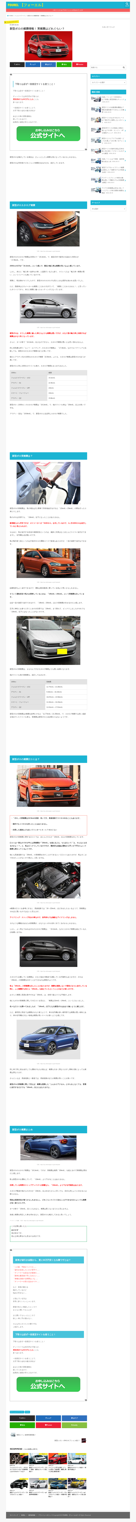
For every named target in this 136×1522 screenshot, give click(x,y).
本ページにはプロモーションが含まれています (68, 10)
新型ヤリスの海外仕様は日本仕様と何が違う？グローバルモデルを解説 (113, 151)
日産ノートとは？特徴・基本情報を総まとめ (113, 160)
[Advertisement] (48, 182)
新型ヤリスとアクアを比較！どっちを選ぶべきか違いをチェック (113, 141)
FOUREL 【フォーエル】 (26, 5)
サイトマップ (14, 1515)
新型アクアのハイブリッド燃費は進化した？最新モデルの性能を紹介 (113, 170)
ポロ (28, 1412)
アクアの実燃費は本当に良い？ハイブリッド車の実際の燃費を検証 (113, 190)
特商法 (23, 1515)
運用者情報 (31, 1515)
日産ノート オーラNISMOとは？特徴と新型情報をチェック (113, 99)
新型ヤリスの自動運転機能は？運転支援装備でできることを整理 (113, 110)
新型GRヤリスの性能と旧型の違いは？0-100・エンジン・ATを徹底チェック (113, 130)
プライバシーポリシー (45, 1515)
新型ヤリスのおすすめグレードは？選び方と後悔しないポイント (113, 120)
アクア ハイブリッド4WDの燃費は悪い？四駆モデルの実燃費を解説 (113, 180)
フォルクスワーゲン (17, 1412)
